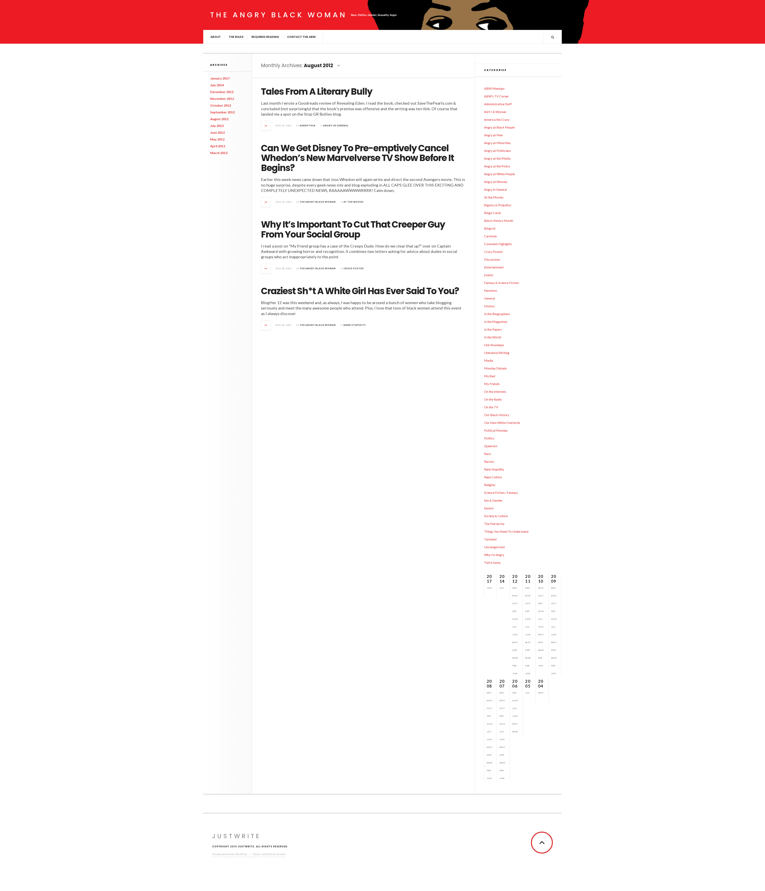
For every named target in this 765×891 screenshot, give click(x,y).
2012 (515, 579)
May (515, 642)
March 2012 (219, 153)
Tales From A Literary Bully (316, 91)
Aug (515, 619)
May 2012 (217, 139)
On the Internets (495, 391)
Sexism (489, 508)
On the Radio (493, 399)
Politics (489, 438)
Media (488, 360)
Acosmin (281, 854)
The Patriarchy (494, 524)
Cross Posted (353, 268)
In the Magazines (495, 321)
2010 (540, 579)
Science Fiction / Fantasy (501, 492)
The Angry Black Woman (278, 15)
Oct (515, 603)
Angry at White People (499, 174)
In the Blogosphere (497, 314)
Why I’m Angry (494, 555)
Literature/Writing (496, 353)
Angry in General (336, 125)
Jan (489, 587)
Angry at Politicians (497, 150)
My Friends (492, 384)
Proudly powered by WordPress (229, 854)
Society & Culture (496, 516)
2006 (515, 683)
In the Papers (493, 329)
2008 (489, 683)
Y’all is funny (492, 562)
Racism (489, 461)
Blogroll (489, 228)
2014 (502, 579)
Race (487, 454)
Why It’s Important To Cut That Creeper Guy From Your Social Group (353, 229)
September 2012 (222, 112)
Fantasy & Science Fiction (501, 283)
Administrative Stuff (498, 104)
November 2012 (222, 98)
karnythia (307, 125)
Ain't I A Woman (495, 112)
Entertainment (494, 267)
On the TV (491, 407)
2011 (528, 579)
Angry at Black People (499, 127)
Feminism (490, 290)
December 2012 (221, 92)
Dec (514, 587)
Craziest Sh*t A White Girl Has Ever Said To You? (360, 291)
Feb (514, 665)
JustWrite (236, 836)
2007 (502, 683)
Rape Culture (493, 477)
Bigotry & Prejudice (497, 205)
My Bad (489, 376)
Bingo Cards (492, 213)
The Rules (236, 37)
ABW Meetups (494, 88)
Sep (514, 611)
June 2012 (217, 132)
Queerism (490, 446)
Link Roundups (494, 345)
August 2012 (219, 119)
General (489, 298)
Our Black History (496, 415)
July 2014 (217, 85)
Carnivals (490, 236)
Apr (514, 650)
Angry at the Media (497, 158)
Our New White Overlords (502, 422)
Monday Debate (495, 368)
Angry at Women (495, 182)
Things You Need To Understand (506, 531)
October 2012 (220, 105)
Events (488, 275)
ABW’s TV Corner (496, 96)
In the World (492, 337)
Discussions (492, 259)
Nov (515, 595)
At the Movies (353, 201)
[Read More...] (266, 126)
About (215, 37)
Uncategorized (494, 547)
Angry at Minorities (497, 143)
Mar (515, 657)
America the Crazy (496, 119)
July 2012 (217, 126)
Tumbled (490, 539)
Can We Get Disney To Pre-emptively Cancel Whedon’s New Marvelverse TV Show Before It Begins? (357, 158)
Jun (515, 634)
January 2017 (220, 78)
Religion (489, 485)
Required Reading (265, 37)
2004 (540, 683)
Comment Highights (498, 244)
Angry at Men (493, 135)
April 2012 (217, 146)
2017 (489, 579)
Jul (501, 587)
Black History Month (498, 220)
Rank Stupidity (354, 325)
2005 (528, 683)
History (489, 306)
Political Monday (496, 430)
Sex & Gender (493, 500)
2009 (553, 579)
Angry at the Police (497, 166)
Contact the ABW (301, 37)
